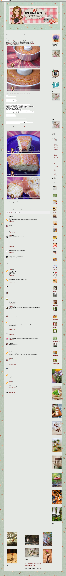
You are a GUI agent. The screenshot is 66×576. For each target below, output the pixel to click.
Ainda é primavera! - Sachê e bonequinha (56, 291)
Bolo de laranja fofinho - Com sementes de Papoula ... (56, 155)
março (54, 173)
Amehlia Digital (27, 560)
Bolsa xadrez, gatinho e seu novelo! (56, 312)
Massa (40, 563)
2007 (53, 182)
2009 (53, 179)
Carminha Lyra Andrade (12, 261)
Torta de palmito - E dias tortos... (56, 160)
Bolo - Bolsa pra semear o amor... (56, 226)
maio (54, 170)
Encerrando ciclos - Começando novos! (55, 269)
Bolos (53, 103)
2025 (53, 130)
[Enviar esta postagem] (13, 212)
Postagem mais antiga (47, 390)
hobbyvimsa (10, 358)
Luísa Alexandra (15, 40)
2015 (53, 134)
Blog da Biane (10, 235)
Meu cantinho (10, 291)
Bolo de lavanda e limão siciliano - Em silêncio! (55, 305)
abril (54, 171)
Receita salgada (32, 565)
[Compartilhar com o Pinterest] (19, 212)
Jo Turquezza (10, 269)
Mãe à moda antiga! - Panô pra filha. (56, 334)
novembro (55, 140)
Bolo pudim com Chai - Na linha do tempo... (56, 212)
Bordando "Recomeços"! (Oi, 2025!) (56, 191)
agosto (54, 144)
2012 (53, 138)
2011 (53, 177)
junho (54, 169)
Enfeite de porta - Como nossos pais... (55, 233)
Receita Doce (27, 565)
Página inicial (28, 390)
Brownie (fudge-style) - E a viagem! (56, 319)
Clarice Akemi (32, 41)
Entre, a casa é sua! (55, 262)
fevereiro (55, 174)
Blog (53, 102)
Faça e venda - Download (54, 114)
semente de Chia (33, 43)
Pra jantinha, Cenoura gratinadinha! (56, 166)
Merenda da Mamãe (28, 564)
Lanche (35, 563)
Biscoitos (54, 104)
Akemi (9, 351)
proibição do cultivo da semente (11, 43)
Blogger (40, 568)
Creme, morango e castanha (56, 146)
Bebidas (54, 105)
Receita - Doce (54, 107)
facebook (11, 40)
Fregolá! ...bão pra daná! (56, 163)
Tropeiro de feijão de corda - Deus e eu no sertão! (56, 348)
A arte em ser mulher (11, 373)
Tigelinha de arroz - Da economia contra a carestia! (56, 158)
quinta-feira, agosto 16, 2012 (12, 378)
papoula (19, 42)
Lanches (54, 106)
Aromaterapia (32, 560)
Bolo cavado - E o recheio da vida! (56, 147)
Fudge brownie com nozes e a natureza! (56, 255)
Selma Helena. (10, 342)
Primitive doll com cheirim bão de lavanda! (56, 327)
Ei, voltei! (54, 219)
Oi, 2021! (54, 198)
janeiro (55, 175)
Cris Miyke (10, 381)
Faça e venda (31, 563)
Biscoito (31, 562)
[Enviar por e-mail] (15, 212)
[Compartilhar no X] (17, 212)
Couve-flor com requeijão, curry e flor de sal (56, 150)
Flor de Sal (10, 337)
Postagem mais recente (9, 390)
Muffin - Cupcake (34, 564)
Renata (10, 249)
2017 (53, 133)
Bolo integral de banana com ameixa (56, 241)
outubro (55, 141)
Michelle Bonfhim (11, 224)
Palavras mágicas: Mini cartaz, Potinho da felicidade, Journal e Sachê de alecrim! (56, 356)
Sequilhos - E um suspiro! (56, 152)
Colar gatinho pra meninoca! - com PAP (56, 248)
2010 (53, 178)
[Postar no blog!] (16, 212)
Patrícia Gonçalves (11, 306)
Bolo (36, 562)
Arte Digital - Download (38, 560)
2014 (53, 135)
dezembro (55, 139)
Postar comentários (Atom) (12, 392)
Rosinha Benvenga (11, 255)
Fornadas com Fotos (55, 113)
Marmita (38, 563)
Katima (10, 314)
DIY (27, 563)
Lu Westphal (10, 297)
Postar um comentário (10, 389)
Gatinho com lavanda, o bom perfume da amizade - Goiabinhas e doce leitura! (56, 364)
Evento (29, 563)
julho (54, 168)
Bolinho (33, 562)
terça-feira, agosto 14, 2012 (12, 221)
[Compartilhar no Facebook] (18, 212)
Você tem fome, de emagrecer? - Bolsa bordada (56, 277)
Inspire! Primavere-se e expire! (56, 341)
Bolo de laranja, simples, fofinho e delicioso (15, 127)
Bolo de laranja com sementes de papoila (15, 128)
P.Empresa (39, 564)
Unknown (10, 218)
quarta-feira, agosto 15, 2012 (12, 364)
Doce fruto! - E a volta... (55, 205)
